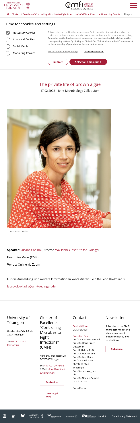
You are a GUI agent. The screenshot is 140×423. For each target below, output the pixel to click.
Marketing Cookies (23, 53)
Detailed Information (94, 51)
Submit (58, 62)
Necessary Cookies (24, 32)
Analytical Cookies (23, 39)
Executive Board (81, 336)
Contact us (13, 345)
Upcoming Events (110, 14)
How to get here (52, 394)
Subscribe (117, 349)
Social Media (20, 46)
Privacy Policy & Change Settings (63, 51)
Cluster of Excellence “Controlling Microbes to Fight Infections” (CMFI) (49, 14)
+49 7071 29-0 (18, 341)
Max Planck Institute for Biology (76, 250)
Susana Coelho (30, 250)
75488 (60, 365)
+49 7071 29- (50, 365)
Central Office (80, 326)
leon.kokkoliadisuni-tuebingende (31, 286)
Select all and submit (88, 62)
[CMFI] (70, 5)
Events (94, 14)
